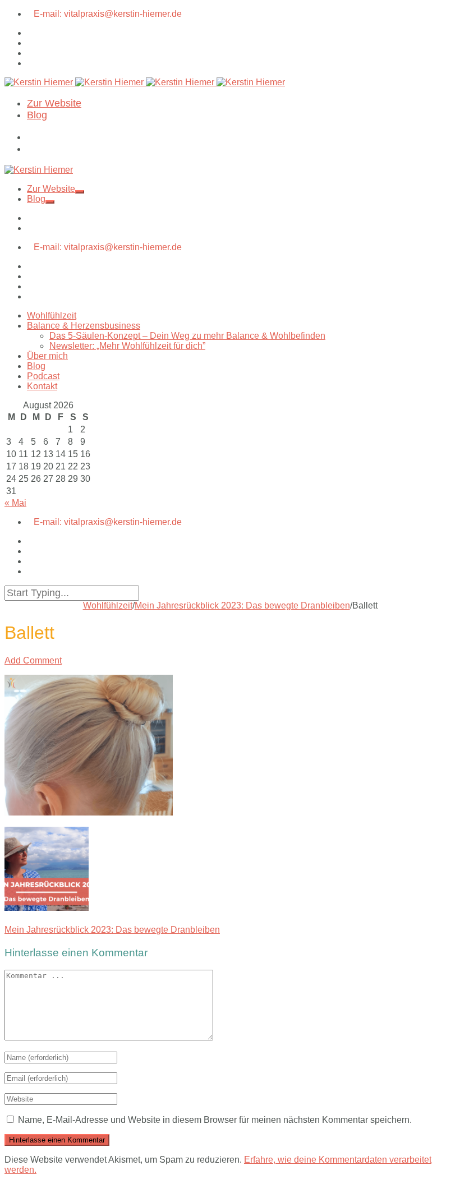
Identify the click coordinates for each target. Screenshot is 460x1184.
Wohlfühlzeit (51, 315)
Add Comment (33, 660)
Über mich (47, 356)
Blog (37, 115)
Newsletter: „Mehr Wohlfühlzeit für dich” (127, 346)
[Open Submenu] (79, 192)
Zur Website (54, 103)
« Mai (15, 503)
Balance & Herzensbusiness (83, 325)
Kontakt (42, 386)
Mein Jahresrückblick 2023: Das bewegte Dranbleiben (242, 605)
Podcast (43, 376)
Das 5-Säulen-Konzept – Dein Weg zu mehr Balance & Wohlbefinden (187, 335)
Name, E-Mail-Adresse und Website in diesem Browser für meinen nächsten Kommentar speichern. (215, 1120)
